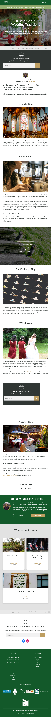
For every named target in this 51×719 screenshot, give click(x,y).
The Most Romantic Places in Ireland (25, 241)
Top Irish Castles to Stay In (25, 247)
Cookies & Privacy (21, 713)
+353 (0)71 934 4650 (14, 657)
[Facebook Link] (23, 641)
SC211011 (37, 710)
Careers (13, 679)
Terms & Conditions (30, 713)
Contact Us (13, 677)
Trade (13, 681)
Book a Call (13, 661)
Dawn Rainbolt (21, 79)
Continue (37, 65)
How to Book (13, 672)
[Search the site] (43, 2)
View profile (20, 515)
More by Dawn (31, 81)
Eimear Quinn (26, 596)
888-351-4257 (17, 659)
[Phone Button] (46, 2)
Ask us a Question (13, 673)
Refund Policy (13, 675)
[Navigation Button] (49, 2)
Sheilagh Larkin (14, 563)
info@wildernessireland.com (13, 662)
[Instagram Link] (27, 641)
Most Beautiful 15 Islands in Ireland (25, 251)
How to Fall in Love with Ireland (25, 244)
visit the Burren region (31, 371)
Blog (18, 48)
